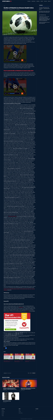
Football (29, 1)
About (19, 410)
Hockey (42, 1)
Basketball (34, 1)
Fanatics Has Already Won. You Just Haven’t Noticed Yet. (44, 23)
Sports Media (7, 1)
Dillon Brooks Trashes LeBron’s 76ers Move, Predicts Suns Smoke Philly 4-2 (28, 389)
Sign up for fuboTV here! (12, 216)
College (45, 1)
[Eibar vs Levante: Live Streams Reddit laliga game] (19, 356)
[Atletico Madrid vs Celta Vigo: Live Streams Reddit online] (9, 356)
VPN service (21, 307)
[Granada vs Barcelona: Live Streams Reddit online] (30, 356)
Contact (49, 1)
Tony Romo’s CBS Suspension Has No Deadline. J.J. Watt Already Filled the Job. (9, 389)
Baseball (38, 1)
